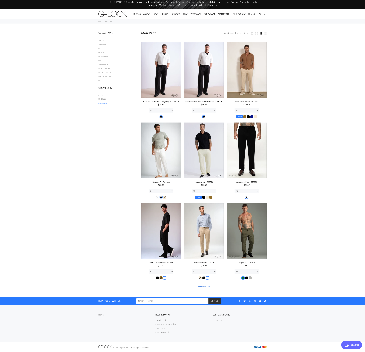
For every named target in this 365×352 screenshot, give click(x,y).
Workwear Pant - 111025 (204, 262)
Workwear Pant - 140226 (246, 182)
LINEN (100, 60)
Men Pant (108, 21)
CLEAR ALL (102, 103)
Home (100, 21)
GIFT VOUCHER (104, 76)
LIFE (100, 80)
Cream (239, 116)
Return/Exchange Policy (165, 324)
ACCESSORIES (104, 72)
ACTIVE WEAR (104, 68)
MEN (100, 48)
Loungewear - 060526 (204, 182)
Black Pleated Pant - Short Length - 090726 (203, 101)
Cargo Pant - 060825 (246, 262)
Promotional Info (162, 332)
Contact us (217, 320)
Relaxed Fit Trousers (161, 182)
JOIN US (214, 301)
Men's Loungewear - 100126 (161, 262)
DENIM (101, 52)
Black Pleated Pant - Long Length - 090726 (161, 101)
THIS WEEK (103, 40)
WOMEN (102, 44)
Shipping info (161, 320)
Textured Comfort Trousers (246, 101)
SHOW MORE (204, 286)
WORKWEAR (103, 64)
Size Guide (160, 328)
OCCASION (103, 56)
